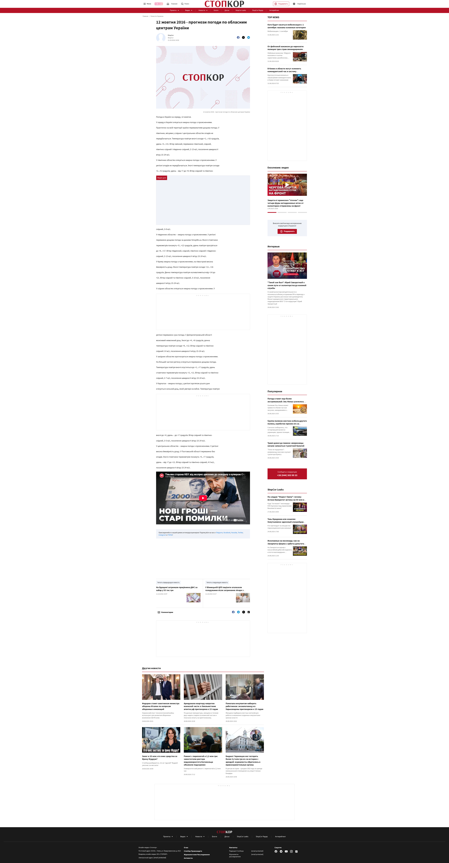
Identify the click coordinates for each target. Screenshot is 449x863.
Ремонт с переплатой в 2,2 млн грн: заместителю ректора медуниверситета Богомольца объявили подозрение (201, 760)
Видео (187, 10)
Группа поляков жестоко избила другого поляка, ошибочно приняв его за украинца (287, 424)
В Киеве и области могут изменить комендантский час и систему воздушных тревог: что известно (284, 71)
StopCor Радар (257, 10)
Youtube (234, 532)
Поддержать (283, 4)
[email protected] (160, 857)
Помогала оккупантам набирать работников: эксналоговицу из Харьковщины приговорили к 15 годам (244, 706)
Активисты (188, 858)
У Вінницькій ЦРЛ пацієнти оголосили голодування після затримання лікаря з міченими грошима (224, 590)
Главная (145, 16)
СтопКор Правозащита (193, 851)
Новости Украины (157, 16)
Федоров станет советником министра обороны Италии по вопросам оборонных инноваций (160, 706)
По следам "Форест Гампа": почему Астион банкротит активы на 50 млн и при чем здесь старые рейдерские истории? (286, 501)
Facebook (226, 532)
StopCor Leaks (240, 10)
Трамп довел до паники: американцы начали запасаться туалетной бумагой (286, 444)
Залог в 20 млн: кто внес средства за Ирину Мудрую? (159, 758)
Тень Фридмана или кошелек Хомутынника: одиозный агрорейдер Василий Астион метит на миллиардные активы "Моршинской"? (287, 523)
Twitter (240, 532)
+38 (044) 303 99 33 (287, 475)
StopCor (171, 35)
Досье (227, 10)
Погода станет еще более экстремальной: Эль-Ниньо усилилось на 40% (287, 401)
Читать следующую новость (217, 582)
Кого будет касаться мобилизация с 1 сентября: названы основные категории (287, 26)
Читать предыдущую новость (168, 582)
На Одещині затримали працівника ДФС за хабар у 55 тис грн (176, 589)
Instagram (162, 535)
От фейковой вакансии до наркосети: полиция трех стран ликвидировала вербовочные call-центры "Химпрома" (286, 49)
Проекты (173, 10)
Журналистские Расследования (197, 855)
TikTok (170, 535)
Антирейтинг (274, 10)
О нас (186, 847)
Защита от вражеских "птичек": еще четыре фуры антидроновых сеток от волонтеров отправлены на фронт (286, 203)
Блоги (216, 10)
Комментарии (167, 612)
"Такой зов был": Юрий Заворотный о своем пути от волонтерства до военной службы (287, 285)
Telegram (219, 532)
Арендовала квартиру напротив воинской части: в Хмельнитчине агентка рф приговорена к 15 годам (201, 706)
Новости (202, 10)
